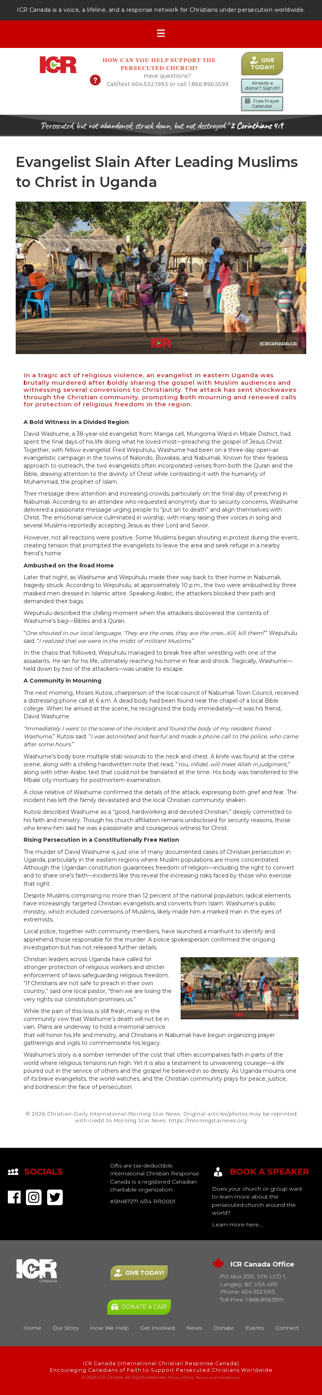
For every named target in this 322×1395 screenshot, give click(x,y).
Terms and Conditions (218, 1377)
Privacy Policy (181, 1377)
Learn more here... (237, 1224)
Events (254, 1327)
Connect (287, 1327)
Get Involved (157, 1327)
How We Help (109, 1327)
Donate (223, 1327)
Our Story (66, 1327)
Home (32, 1327)
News (194, 1327)
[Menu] (161, 33)
